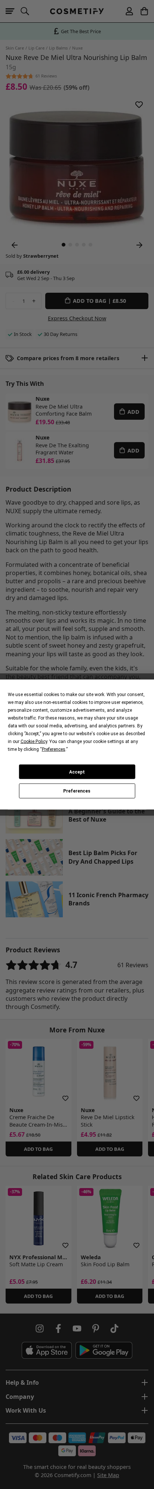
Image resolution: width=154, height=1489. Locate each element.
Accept (77, 771)
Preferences (76, 791)
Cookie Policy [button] (34, 741)
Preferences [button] (53, 749)
